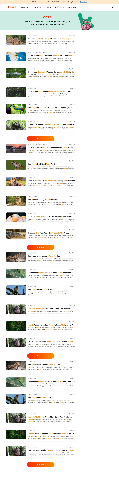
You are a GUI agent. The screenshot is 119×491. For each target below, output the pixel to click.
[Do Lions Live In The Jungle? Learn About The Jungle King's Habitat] (16, 40)
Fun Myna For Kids (40, 289)
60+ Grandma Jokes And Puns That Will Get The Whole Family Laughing (55, 2)
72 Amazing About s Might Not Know (49, 91)
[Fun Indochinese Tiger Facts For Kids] (16, 201)
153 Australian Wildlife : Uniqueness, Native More (51, 342)
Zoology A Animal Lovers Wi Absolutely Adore (50, 216)
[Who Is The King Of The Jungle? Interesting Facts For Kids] (16, 181)
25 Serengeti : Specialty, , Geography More (50, 55)
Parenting (47, 7)
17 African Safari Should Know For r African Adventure (51, 147)
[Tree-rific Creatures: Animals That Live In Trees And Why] (16, 125)
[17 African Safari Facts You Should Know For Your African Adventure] (16, 148)
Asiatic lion (54, 41)
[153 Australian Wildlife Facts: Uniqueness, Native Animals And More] (16, 342)
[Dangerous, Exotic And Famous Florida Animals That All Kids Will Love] (16, 73)
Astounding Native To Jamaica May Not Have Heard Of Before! (51, 273)
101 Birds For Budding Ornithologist (50, 108)
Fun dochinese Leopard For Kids (44, 256)
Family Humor (58, 7)
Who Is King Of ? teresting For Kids (51, 181)
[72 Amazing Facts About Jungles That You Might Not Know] (16, 92)
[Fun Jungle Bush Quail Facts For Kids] (16, 165)
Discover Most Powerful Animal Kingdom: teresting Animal (48, 233)
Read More (83, 2)
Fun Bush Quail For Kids (42, 164)
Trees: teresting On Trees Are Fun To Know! (51, 325)
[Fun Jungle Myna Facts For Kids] (16, 290)
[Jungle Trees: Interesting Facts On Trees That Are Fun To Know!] (16, 326)
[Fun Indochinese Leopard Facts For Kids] (16, 257)
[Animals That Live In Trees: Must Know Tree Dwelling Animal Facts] (16, 309)
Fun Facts (36, 7)
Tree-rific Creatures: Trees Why (51, 124)
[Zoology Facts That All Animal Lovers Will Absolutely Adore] (16, 217)
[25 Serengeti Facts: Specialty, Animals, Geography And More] (16, 56)
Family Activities (24, 7)
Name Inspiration (72, 7)
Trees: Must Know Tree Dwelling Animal (49, 308)
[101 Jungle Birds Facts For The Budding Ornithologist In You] (16, 109)
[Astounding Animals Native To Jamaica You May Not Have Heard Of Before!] (16, 273)
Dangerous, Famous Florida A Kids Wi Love (50, 72)
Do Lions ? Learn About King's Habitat (49, 39)
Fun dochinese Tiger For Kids (43, 200)
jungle (53, 328)
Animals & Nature (32, 35)
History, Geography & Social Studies (38, 52)
